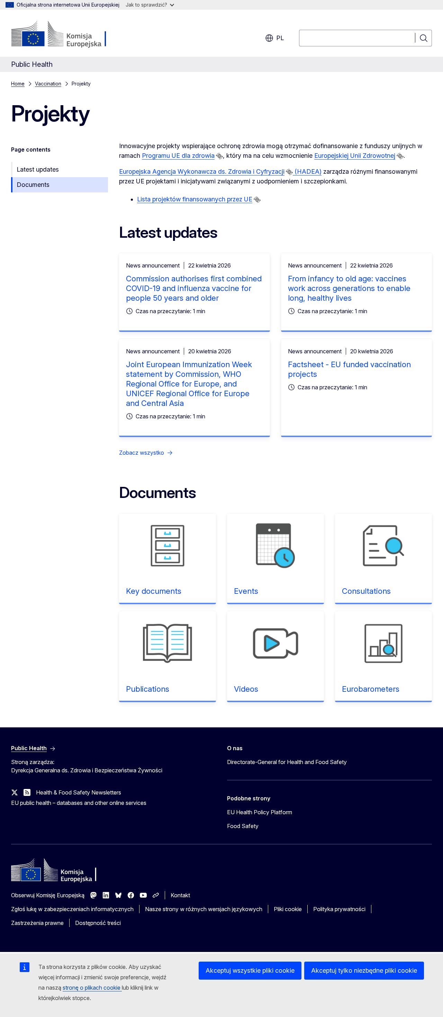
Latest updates (38, 169)
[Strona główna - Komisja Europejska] (67, 34)
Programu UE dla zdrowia (178, 155)
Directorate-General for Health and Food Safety (287, 762)
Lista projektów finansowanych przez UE (194, 199)
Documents (33, 184)
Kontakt (180, 895)
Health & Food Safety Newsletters (78, 792)
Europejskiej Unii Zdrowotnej (354, 155)
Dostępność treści (98, 922)
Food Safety (243, 826)
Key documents (153, 591)
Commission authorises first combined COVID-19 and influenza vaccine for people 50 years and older (194, 288)
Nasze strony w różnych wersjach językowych (203, 909)
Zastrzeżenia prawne (37, 922)
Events (246, 591)
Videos (246, 688)
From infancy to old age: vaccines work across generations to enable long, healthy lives (349, 288)
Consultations (366, 591)
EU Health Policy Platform (259, 812)
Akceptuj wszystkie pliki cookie (250, 970)
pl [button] (280, 38)
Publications (147, 688)
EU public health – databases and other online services (78, 802)
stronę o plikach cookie (92, 987)
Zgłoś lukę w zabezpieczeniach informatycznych (72, 909)
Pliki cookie (288, 909)
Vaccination (48, 84)
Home (18, 84)
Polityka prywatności (339, 909)
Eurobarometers (370, 688)
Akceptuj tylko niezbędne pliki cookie (364, 970)
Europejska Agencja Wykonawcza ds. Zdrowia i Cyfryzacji (201, 171)
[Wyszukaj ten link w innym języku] (219, 156)
